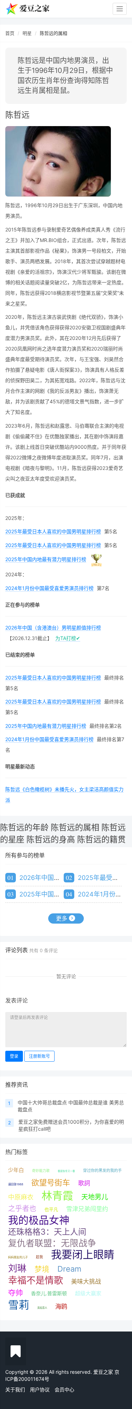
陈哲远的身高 (50, 839)
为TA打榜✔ (67, 638)
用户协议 (40, 1389)
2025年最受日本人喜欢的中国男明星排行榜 (53, 531)
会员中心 (64, 1389)
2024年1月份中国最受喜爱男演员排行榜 (49, 588)
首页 (9, 33)
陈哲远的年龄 (24, 827)
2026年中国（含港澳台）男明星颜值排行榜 (53, 628)
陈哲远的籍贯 (101, 839)
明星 (27, 33)
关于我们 (15, 1389)
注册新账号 (39, 1056)
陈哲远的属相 (75, 827)
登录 (14, 1056)
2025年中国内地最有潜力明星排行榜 (45, 559)
